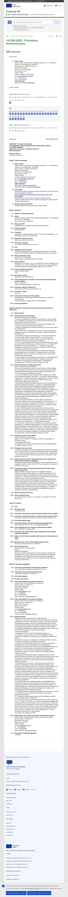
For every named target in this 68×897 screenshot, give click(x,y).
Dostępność (9, 803)
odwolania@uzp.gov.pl (25, 591)
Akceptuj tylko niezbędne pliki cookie (39, 893)
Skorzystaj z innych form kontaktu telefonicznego (19, 861)
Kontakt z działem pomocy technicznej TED (17, 781)
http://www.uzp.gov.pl (31, 596)
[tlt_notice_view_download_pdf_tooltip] (10, 114)
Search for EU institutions (12, 875)
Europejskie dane (10, 826)
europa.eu (32, 850)
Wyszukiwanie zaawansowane (21, 27)
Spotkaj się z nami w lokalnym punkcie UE (17, 867)
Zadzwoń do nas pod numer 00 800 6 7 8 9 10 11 (19, 858)
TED (7, 36)
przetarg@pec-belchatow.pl (26, 76)
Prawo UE (8, 823)
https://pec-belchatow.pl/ (29, 82)
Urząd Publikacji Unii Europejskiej (15, 766)
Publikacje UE (9, 835)
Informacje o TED (10, 812)
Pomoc (8, 778)
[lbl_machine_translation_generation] (29, 125)
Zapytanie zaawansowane (37, 27)
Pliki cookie (9, 800)
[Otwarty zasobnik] (8, 51)
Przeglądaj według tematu (20, 29)
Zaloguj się (49, 5)
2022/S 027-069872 (42, 524)
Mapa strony (9, 815)
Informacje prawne (11, 797)
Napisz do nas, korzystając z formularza (16, 864)
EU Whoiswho (9, 832)
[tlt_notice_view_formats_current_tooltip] (57, 139)
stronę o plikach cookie (31, 888)
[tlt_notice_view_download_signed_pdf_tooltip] (10, 102)
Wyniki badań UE (10, 829)
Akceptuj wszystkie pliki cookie (16, 893)
